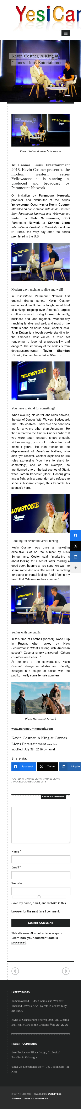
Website (16, 883)
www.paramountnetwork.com (32, 728)
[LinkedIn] (75, 556)
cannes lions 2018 (34, 781)
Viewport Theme (21, 1098)
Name (16, 851)
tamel (14, 1066)
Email (16, 867)
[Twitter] (75, 546)
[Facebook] (75, 535)
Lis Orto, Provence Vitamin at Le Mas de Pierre (66, 971)
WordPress (54, 1093)
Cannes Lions (33, 778)
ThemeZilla (41, 1098)
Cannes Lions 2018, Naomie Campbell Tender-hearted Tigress (15, 971)
